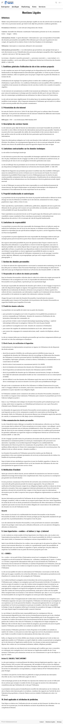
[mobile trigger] (3, 2)
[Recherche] (56, 2)
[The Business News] (9, 2)
